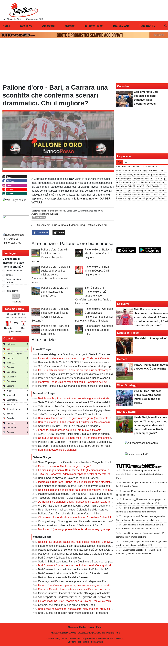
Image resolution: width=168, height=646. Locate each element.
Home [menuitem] (6, 25)
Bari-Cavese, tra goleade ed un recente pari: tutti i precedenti (73, 612)
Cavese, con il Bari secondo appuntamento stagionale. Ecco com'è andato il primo (86, 581)
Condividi (42, 232)
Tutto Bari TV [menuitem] (147, 25)
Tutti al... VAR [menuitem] (121, 25)
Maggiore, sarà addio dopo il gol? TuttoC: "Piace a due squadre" (75, 493)
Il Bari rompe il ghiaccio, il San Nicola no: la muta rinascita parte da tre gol (81, 545)
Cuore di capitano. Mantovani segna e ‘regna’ (64, 466)
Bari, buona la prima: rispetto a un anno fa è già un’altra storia (73, 398)
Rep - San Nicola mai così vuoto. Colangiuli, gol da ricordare (73, 509)
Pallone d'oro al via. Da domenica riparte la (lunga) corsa (54, 291)
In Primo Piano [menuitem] (93, 25)
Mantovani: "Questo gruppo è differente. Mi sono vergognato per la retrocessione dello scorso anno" (96, 529)
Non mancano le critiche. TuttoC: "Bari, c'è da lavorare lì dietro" (74, 485)
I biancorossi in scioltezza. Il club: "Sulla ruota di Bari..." (70, 525)
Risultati (16, 301)
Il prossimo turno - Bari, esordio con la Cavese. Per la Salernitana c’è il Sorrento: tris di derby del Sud (96, 601)
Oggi (119, 162)
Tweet (60, 232)
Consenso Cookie (77, 627)
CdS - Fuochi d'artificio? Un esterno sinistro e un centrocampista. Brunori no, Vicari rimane (90, 370)
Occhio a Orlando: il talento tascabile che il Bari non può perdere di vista (80, 589)
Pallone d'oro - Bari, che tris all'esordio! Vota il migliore (99, 253)
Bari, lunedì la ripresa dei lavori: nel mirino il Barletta (68, 478)
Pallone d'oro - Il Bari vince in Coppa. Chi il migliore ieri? (97, 270)
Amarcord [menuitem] (48, 25)
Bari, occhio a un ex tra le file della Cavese (63, 577)
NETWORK (56, 633)
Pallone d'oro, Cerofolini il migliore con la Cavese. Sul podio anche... (78, 441)
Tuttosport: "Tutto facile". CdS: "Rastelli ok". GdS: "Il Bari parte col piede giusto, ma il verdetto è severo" (97, 497)
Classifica (9, 338)
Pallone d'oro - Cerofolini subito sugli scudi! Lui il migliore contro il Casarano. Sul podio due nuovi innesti (51, 274)
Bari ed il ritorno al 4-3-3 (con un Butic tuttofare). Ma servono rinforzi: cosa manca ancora (89, 422)
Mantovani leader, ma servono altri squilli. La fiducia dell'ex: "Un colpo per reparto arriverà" (90, 382)
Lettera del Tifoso (128, 332)
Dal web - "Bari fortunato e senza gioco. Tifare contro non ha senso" (77, 445)
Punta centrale (13, 291)
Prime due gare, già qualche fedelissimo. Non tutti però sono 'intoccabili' (80, 378)
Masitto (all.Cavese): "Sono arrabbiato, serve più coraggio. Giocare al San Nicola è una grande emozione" (99, 549)
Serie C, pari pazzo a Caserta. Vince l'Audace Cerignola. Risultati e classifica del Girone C (90, 462)
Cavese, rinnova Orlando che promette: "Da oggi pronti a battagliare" (78, 593)
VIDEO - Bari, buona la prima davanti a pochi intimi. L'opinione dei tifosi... (80, 505)
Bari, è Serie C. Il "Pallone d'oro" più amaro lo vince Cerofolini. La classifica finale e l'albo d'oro (93, 295)
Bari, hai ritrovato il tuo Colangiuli (57, 449)
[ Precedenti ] (15, 331)
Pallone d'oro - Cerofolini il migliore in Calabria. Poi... (99, 329)
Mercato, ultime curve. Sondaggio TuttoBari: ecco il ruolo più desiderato (79, 386)
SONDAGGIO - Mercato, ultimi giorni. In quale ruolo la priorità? (74, 434)
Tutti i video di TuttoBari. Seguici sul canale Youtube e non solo (74, 406)
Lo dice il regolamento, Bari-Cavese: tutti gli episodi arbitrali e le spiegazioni (82, 470)
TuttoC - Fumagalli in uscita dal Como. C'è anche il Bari (70, 414)
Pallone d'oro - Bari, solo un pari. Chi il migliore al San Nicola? (55, 329)
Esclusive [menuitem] (26, 25)
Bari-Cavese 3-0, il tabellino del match (60, 557)
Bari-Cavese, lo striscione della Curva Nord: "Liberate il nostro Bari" (77, 573)
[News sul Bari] (23, 10)
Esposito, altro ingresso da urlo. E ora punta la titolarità (69, 430)
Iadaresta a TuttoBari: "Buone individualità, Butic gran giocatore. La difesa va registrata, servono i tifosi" (98, 482)
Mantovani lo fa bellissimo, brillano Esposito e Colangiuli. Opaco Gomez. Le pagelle (87, 553)
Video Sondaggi (127, 385)
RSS (118, 633)
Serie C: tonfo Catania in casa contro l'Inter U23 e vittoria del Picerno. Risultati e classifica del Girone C (98, 402)
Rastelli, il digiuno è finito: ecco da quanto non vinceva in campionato (78, 489)
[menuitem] (165, 26)
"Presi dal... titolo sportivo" (150, 338)
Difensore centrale (14, 270)
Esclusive (123, 303)
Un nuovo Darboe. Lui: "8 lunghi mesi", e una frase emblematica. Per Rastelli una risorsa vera (92, 437)
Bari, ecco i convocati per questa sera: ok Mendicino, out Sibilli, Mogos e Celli (83, 609)
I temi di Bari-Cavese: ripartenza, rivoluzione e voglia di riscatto (74, 585)
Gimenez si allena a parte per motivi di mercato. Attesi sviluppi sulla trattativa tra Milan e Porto (139, 474)
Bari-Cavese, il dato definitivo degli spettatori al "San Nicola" (73, 569)
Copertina (123, 86)
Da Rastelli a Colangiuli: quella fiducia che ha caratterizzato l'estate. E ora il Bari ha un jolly (91, 501)
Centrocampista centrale (13, 281)
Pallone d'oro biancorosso (53, 211)
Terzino (9, 275)
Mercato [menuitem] (70, 25)
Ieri (126, 162)
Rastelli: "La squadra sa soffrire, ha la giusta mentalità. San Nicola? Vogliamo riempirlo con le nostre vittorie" (101, 541)
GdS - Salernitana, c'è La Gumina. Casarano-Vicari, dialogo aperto (76, 366)
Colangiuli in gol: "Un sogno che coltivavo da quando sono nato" (75, 521)
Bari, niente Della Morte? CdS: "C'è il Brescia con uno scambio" (75, 362)
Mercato (122, 359)
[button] (16, 296)
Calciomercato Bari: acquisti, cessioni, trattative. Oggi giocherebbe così (79, 410)
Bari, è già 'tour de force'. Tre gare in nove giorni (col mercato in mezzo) (79, 418)
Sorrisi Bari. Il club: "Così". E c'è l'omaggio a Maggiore (69, 426)
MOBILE (109, 633)
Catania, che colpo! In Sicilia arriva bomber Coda (66, 605)
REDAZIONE (69, 633)
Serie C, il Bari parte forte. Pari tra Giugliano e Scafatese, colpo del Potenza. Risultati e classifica (94, 561)
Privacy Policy (95, 627)
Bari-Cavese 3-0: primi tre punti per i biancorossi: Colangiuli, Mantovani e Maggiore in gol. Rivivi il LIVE (98, 565)
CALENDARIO (85, 633)
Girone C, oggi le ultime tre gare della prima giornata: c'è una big (75, 374)
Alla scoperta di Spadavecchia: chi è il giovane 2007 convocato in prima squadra (85, 597)
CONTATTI (98, 633)
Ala (7, 286)
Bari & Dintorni (126, 411)
